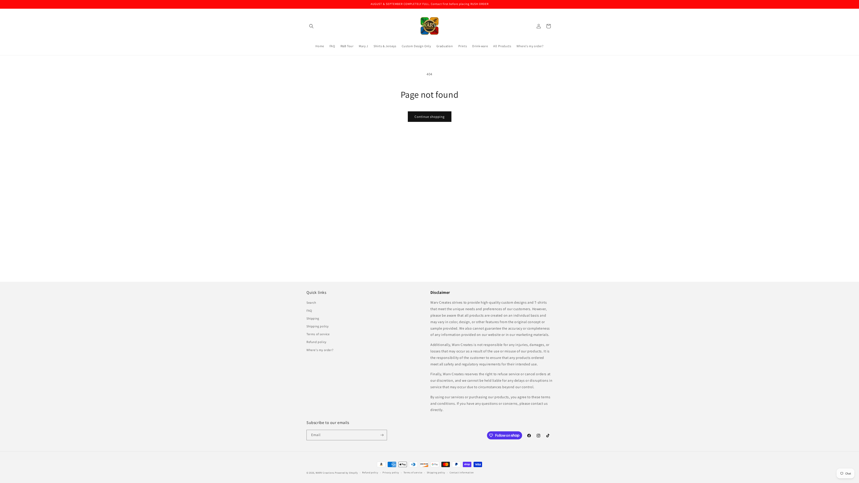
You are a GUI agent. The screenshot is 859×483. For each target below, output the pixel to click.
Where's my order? (319, 350)
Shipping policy (317, 326)
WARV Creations (325, 472)
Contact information (462, 472)
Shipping (312, 318)
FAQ (309, 311)
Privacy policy (391, 472)
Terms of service (318, 334)
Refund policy (316, 342)
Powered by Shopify (346, 472)
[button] (311, 26)
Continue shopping (430, 116)
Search (311, 303)
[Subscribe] (382, 435)
